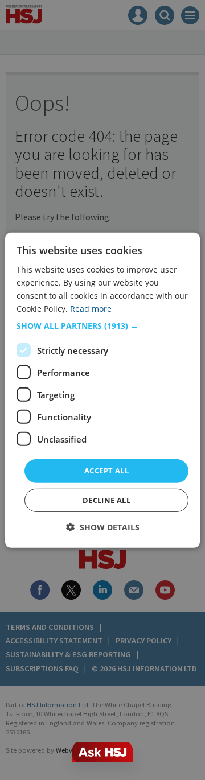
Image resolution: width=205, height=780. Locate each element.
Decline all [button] (106, 500)
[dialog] (102, 389)
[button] (102, 326)
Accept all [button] (106, 470)
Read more (91, 308)
